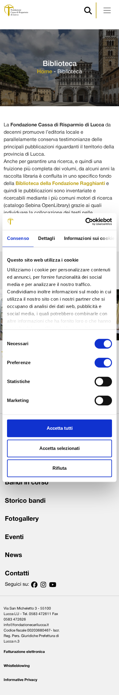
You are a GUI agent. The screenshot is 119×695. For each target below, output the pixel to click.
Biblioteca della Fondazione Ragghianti (60, 184)
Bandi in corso (27, 483)
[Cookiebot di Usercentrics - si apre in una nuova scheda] (85, 222)
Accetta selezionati (59, 448)
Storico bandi (25, 501)
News (13, 555)
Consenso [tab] (18, 238)
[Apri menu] (107, 10)
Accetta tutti (60, 428)
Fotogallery (22, 519)
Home (44, 71)
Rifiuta (59, 468)
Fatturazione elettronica (24, 651)
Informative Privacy (20, 680)
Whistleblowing (17, 666)
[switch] (103, 362)
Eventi (14, 537)
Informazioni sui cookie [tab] (89, 238)
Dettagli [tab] (46, 238)
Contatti (17, 574)
